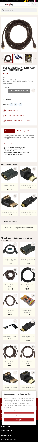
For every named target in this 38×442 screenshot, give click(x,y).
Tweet (15, 104)
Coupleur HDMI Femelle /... (10, 186)
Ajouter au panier (19, 91)
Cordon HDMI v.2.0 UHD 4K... (28, 285)
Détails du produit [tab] (23, 131)
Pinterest (20, 104)
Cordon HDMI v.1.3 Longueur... (28, 311)
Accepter (19, 420)
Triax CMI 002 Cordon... (10, 336)
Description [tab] (9, 131)
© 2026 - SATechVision (8, 440)
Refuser (19, 415)
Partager (11, 104)
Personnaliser (19, 411)
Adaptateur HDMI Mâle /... (28, 185)
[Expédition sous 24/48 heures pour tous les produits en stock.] (19, 1)
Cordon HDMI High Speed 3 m (10, 260)
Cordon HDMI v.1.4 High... (10, 285)
